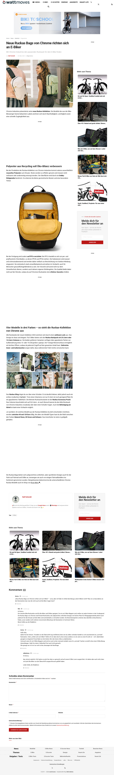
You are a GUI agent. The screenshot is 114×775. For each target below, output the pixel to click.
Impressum (36, 760)
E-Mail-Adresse (14, 712)
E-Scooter (55, 2)
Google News (42, 505)
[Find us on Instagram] (102, 4)
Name (11, 705)
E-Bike (45, 2)
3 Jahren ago (24, 596)
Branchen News (97, 748)
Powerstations (81, 756)
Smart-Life (84, 2)
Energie (64, 2)
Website (60, 712)
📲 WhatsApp (53, 505)
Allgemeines (24, 38)
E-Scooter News (65, 748)
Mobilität (17, 38)
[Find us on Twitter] (98, 4)
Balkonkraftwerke (65, 756)
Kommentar (13, 682)
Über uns (70, 760)
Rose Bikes (35, 483)
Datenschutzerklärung (16, 720)
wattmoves (52, 772)
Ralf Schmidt (11, 56)
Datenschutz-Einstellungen (57, 764)
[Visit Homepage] (16, 2)
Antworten (19, 603)
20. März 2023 (21, 56)
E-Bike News (49, 748)
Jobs (64, 760)
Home (7, 38)
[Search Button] (48, 6)
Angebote (74, 2)
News (37, 2)
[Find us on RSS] (112, 4)
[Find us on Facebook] (95, 4)
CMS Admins (69, 772)
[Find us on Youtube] (108, 4)
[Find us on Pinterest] (105, 4)
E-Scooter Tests (49, 756)
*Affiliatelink (77, 760)
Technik (81, 748)
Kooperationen (57, 760)
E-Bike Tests (32, 756)
